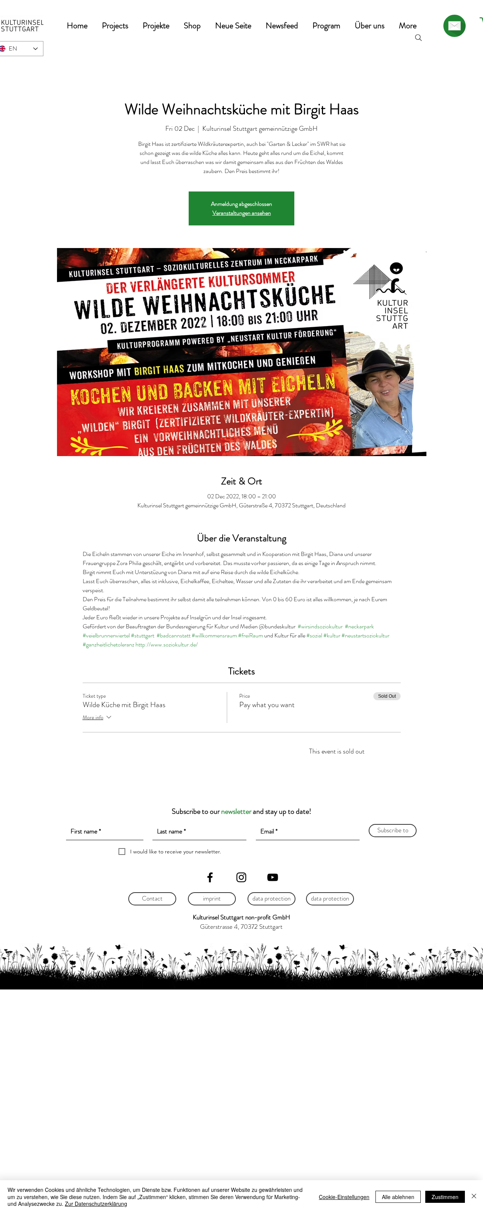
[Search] (418, 38)
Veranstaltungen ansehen (241, 212)
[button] (115, 25)
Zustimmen (445, 1197)
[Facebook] (210, 877)
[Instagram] (241, 877)
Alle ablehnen (398, 1197)
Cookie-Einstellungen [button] (344, 1197)
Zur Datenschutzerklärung (96, 1203)
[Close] (473, 1196)
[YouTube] (272, 877)
